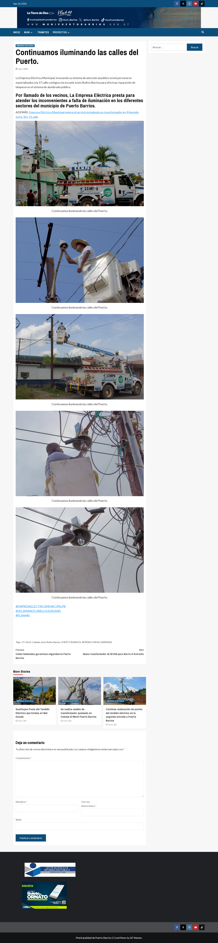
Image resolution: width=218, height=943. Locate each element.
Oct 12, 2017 (67, 721)
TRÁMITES (43, 32)
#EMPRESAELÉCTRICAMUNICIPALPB (41, 606)
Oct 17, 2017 (22, 721)
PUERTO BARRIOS (71, 642)
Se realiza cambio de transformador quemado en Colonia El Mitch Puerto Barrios (78, 713)
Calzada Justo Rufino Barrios (46, 642)
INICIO (16, 32)
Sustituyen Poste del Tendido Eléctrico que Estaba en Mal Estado (32, 713)
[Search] (203, 32)
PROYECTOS (60, 32)
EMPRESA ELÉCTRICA (25, 46)
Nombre (21, 801)
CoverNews (119, 937)
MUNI (27, 32)
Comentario (24, 757)
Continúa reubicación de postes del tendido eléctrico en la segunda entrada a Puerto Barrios (124, 714)
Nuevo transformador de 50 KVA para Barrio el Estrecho (113, 652)
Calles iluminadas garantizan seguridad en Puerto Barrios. (43, 654)
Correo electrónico (88, 803)
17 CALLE (26, 642)
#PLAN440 (23, 615)
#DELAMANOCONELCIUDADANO (38, 611)
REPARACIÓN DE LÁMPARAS (97, 642)
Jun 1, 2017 (23, 69)
